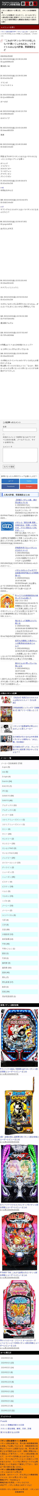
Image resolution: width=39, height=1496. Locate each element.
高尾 (4, 992)
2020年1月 (5, 1406)
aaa (3, 772)
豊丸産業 (5, 982)
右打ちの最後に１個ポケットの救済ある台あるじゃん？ (26, 643)
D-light (5, 777)
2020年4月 (5, 1391)
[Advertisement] (19, 257)
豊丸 (4, 977)
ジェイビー (6, 858)
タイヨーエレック (9, 863)
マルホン (5, 896)
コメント (7, 447)
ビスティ (5, 882)
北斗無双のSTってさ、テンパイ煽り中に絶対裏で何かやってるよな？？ (26, 749)
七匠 (4, 920)
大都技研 (5, 934)
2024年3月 (5, 1367)
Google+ (29, 486)
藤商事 (5, 963)
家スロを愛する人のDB (10, 1432)
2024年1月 (5, 1377)
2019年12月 (6, 1411)
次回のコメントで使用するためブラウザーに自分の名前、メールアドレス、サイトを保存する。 (19, 439)
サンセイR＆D (8, 853)
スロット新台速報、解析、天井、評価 (16, 1429)
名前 (4, 427)
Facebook (11, 486)
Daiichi (5, 781)
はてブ (11, 481)
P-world (4, 1421)
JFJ (3, 791)
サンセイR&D (7, 848)
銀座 (4, 987)
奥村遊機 (5, 939)
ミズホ (5, 901)
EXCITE (5, 786)
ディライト (6, 867)
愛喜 (4, 953)
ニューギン (6, 872)
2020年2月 (5, 1401)
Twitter (29, 481)
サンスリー (6, 839)
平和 (4, 944)
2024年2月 (5, 1372)
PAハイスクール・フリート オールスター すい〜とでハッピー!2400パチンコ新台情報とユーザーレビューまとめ (19, 1343)
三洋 (4, 925)
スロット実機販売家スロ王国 (12, 1425)
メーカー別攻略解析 (9, 763)
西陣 (4, 972)
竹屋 (4, 958)
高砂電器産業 (7, 996)
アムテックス (7, 805)
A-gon (4, 767)
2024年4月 (5, 1363)
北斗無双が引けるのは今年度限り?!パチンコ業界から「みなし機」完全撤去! (25, 739)
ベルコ (5, 891)
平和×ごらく (7, 949)
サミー (5, 829)
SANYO (5, 800)
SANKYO (6, 796)
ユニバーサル (7, 915)
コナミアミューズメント (12, 820)
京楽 (4, 929)
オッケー (5, 815)
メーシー (5, 906)
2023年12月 (6, 1382)
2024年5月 (5, 1358)
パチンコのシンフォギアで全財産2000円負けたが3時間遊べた (26, 572)
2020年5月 (5, 1387)
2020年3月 (5, 1396)
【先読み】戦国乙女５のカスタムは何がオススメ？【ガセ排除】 (25, 700)
